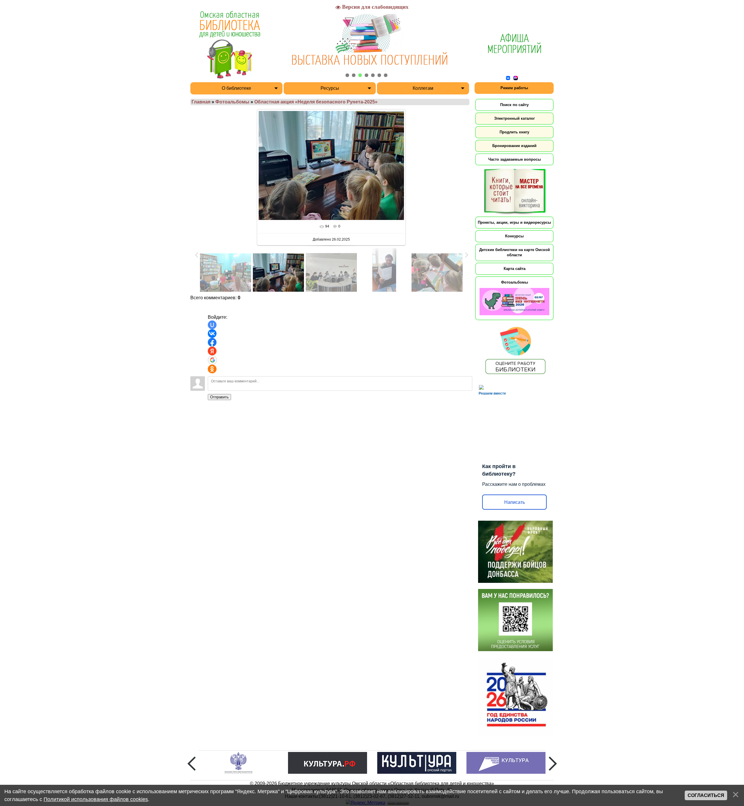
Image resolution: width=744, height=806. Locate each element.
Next (552, 763)
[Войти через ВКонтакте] (212, 333)
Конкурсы (514, 236)
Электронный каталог (514, 118)
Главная (201, 101)
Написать (514, 502)
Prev (191, 763)
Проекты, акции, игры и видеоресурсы (514, 222)
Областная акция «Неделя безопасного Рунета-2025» (316, 101)
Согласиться (706, 795)
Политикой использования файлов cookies (96, 799)
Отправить (219, 397)
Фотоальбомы (232, 101)
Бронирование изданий (514, 146)
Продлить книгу (514, 132)
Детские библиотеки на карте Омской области (514, 252)
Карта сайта (514, 268)
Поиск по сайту (514, 105)
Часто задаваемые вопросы (514, 159)
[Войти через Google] (212, 360)
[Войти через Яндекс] (212, 351)
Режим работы (514, 88)
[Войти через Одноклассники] (212, 369)
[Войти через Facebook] (212, 342)
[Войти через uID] (212, 324)
